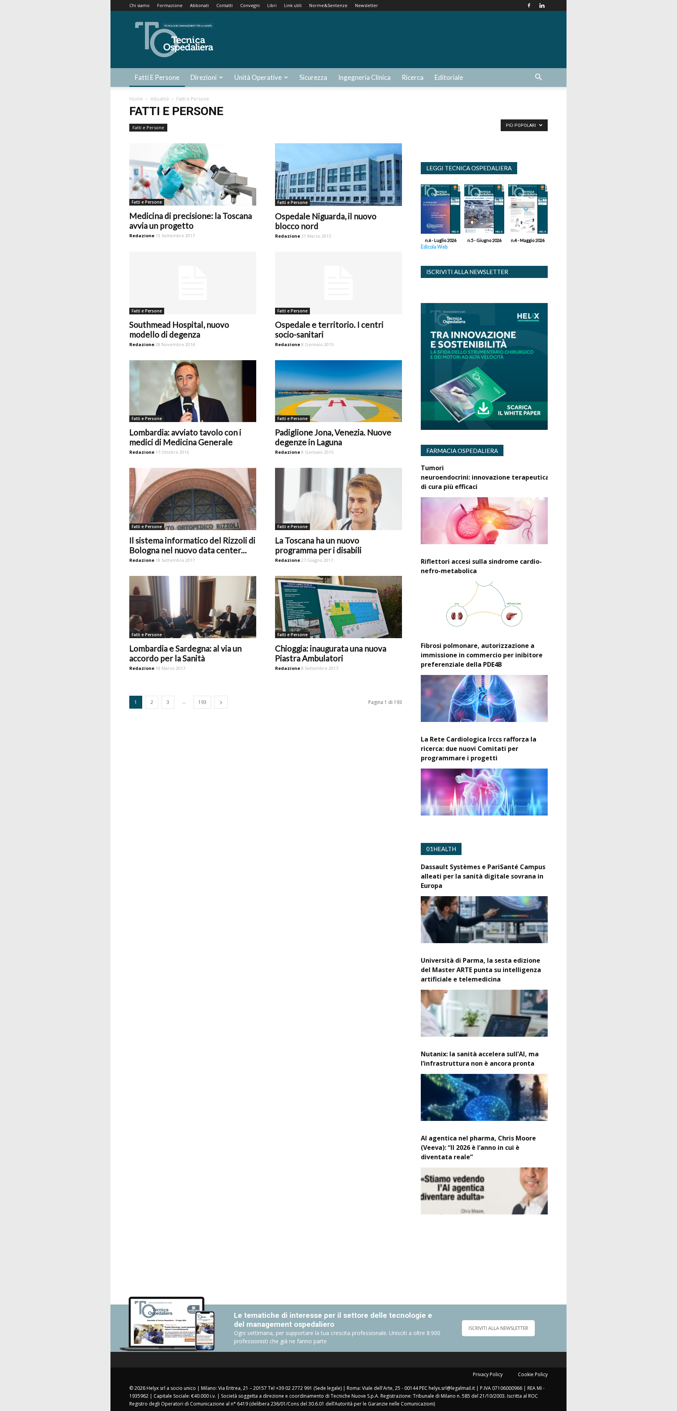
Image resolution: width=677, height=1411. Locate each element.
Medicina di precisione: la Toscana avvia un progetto (190, 220)
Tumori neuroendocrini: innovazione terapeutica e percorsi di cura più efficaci (501, 477)
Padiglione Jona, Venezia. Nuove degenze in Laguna (333, 437)
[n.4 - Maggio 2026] (528, 211)
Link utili (293, 5)
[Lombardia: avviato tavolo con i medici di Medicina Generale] (192, 391)
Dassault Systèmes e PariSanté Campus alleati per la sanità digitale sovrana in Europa (483, 876)
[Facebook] (529, 5)
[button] (538, 78)
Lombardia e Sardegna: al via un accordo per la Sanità (185, 653)
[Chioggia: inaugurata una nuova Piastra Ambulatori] (338, 607)
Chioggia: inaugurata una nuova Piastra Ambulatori (330, 653)
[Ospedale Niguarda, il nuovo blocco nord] (338, 174)
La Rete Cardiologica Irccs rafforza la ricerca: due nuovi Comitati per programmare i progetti (478, 748)
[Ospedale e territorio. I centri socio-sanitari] (338, 283)
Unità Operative (258, 77)
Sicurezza (313, 77)
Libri (272, 5)
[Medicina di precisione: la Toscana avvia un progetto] (192, 174)
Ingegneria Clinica (364, 77)
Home (136, 99)
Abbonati (199, 5)
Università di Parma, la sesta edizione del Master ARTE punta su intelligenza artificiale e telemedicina (481, 969)
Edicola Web (434, 247)
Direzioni (203, 77)
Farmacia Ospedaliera (462, 450)
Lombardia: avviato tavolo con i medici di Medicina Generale (185, 437)
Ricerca (413, 77)
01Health (441, 848)
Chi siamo (139, 5)
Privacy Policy (488, 1374)
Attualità (159, 99)
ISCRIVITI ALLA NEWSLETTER (498, 1328)
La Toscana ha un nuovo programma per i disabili (318, 545)
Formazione (170, 5)
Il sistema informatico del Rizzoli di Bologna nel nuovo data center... (192, 545)
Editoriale (448, 77)
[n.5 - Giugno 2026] (484, 211)
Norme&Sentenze (328, 5)
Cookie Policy (533, 1374)
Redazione (141, 235)
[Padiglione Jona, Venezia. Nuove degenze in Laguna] (338, 391)
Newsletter (366, 5)
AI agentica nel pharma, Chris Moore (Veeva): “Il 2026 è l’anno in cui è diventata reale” (478, 1147)
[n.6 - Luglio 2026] (440, 211)
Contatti (224, 5)
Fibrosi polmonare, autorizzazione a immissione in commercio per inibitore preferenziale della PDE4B (482, 655)
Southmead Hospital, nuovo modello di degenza (179, 329)
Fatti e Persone (157, 77)
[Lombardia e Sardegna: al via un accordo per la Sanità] (192, 607)
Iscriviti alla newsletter (467, 271)
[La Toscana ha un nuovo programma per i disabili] (338, 499)
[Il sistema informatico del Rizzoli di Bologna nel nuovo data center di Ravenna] (192, 499)
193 (202, 702)
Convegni (250, 5)
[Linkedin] (542, 5)
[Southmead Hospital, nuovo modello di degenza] (192, 283)
